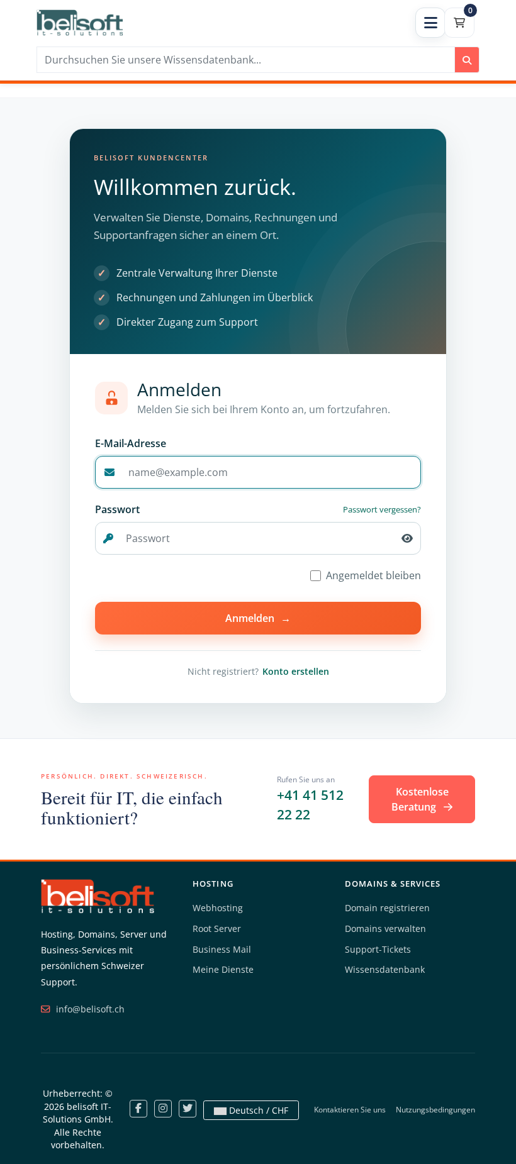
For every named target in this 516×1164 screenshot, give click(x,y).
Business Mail (222, 949)
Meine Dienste (223, 969)
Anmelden (258, 618)
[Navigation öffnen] (430, 23)
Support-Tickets (378, 949)
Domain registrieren (387, 908)
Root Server (217, 928)
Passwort (117, 509)
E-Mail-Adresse (130, 443)
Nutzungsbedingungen (435, 1109)
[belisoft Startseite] (97, 895)
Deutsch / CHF (257, 1110)
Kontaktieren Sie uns (350, 1109)
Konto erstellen (295, 671)
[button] (407, 538)
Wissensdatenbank (385, 969)
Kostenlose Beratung (420, 799)
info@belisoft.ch (89, 1009)
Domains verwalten (385, 928)
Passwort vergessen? (382, 509)
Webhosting (218, 908)
